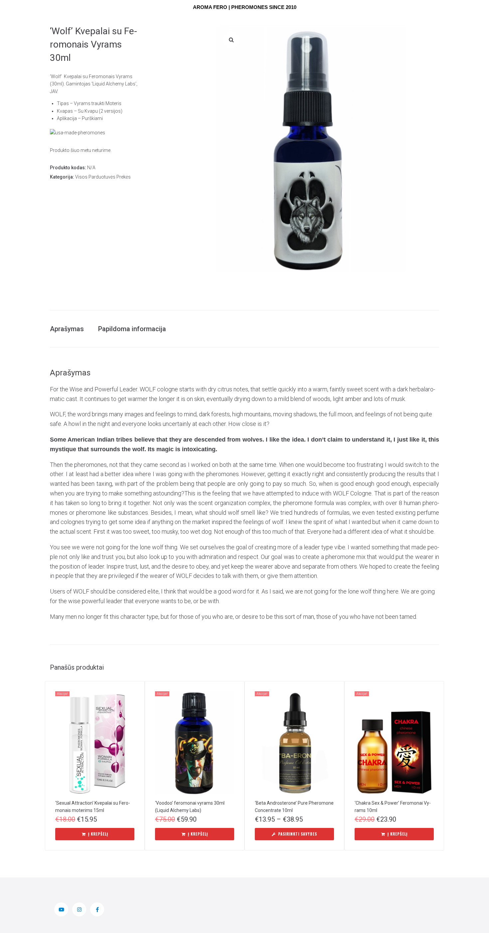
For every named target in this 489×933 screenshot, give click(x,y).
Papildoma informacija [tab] (132, 329)
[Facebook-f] (97, 909)
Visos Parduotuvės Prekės (103, 177)
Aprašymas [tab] (67, 329)
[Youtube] (61, 909)
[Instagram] (79, 909)
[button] (231, 39)
